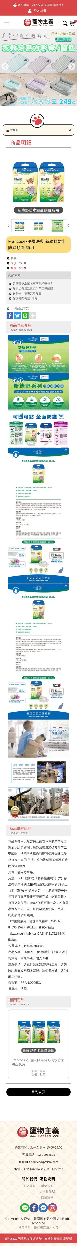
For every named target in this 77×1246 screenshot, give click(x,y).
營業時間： (22, 1147)
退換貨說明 (47, 1191)
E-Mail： (25, 1161)
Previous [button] (5, 67)
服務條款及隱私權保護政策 (23, 1238)
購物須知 (47, 1185)
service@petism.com (44, 1161)
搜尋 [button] (65, 23)
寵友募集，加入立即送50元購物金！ (41, 5)
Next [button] (72, 67)
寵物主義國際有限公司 (38, 22)
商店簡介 (29, 1185)
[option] (38, 67)
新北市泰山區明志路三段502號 (43, 1169)
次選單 (13, 130)
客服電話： (30, 1154)
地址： (18, 1169)
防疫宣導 (47, 1197)
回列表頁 (38, 1092)
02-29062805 (46, 1154)
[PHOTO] (38, 184)
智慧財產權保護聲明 (58, 1238)
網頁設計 (24, 1227)
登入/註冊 (40, 10)
